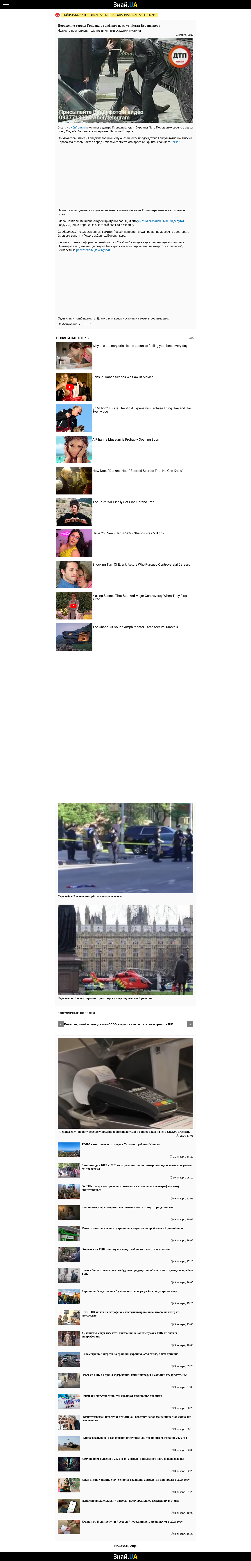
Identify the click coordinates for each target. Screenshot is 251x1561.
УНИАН (177, 142)
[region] (125, 175)
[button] (61, 1024)
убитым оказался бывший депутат (160, 221)
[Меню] (6, 4)
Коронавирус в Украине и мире (134, 14)
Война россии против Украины (84, 14)
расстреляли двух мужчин (94, 250)
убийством (78, 127)
